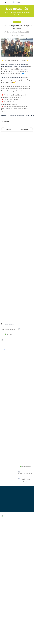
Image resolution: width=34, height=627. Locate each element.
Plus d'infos (18, 504)
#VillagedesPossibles (15, 115)
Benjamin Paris (12, 32)
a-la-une (6, 121)
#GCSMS (4, 115)
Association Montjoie (16, 77)
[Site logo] (17, 2)
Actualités (17, 22)
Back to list (17, 129)
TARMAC (4, 77)
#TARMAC (25, 115)
